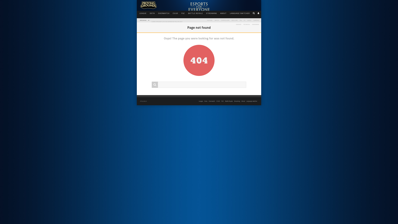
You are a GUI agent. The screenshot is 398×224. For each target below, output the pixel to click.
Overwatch (163, 13)
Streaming (211, 13)
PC (244, 20)
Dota (152, 13)
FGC (183, 13)
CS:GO (175, 13)
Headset (238, 24)
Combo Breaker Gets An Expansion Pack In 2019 (166, 20)
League (142, 13)
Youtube (209, 20)
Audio (249, 20)
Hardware (255, 24)
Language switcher (240, 13)
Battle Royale (195, 13)
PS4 (241, 20)
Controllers (225, 20)
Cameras (256, 20)
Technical (246, 24)
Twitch (217, 20)
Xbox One (235, 20)
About (223, 13)
